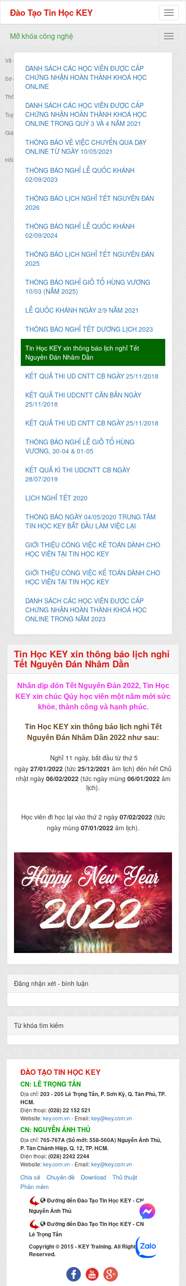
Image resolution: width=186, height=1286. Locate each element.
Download (93, 1177)
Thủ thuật (124, 1177)
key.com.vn (56, 1118)
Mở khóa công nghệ (41, 36)
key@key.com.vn (111, 1118)
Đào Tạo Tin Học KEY (51, 12)
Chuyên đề (60, 1177)
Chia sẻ (30, 1177)
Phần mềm (34, 1186)
